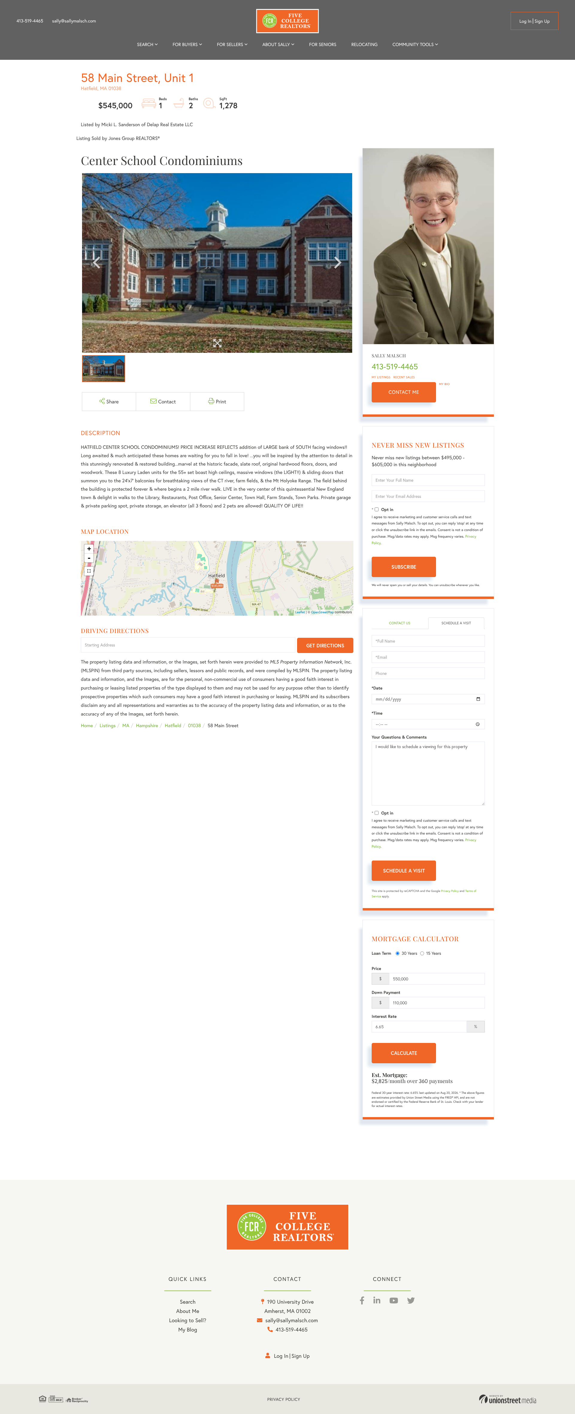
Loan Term (381, 953)
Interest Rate (384, 1016)
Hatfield (173, 725)
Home (87, 725)
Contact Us (399, 623)
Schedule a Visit (456, 623)
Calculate (404, 1053)
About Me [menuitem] (187, 1310)
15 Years (433, 953)
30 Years (409, 953)
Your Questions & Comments (399, 737)
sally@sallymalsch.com (74, 21)
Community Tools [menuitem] (413, 45)
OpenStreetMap (322, 612)
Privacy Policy (450, 891)
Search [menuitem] (145, 45)
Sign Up (542, 21)
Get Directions (325, 645)
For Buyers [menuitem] (185, 45)
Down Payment (386, 992)
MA (125, 725)
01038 (194, 725)
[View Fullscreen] (88, 571)
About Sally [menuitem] (276, 45)
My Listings (381, 377)
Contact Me (404, 392)
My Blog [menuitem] (187, 1329)
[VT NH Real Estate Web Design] (507, 1399)
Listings (108, 725)
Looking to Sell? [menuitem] (187, 1320)
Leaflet (300, 612)
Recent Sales (404, 377)
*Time (377, 713)
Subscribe (403, 567)
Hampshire (147, 725)
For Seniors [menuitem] (322, 45)
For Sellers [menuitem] (230, 45)
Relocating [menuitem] (364, 45)
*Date (377, 688)
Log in (525, 21)
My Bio (444, 384)
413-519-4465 (29, 21)
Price (376, 968)
